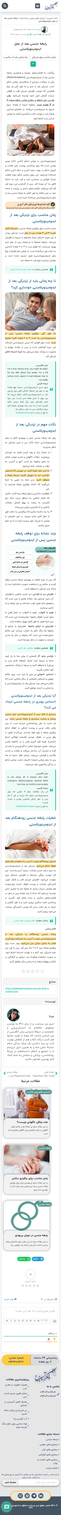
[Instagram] (20, 1495)
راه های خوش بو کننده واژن (21, 269)
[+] (46, 1320)
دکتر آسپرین (52, 18)
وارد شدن (9, 1299)
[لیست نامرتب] (26, 1321)
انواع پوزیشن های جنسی (24, 920)
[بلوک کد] (34, 1321)
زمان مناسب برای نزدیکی (44, 57)
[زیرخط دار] (15, 1321)
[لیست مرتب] (23, 1321)
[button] (37, 5)
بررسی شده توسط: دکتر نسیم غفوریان (27, 29)
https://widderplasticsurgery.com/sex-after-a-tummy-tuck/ (27, 990)
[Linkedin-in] (40, 1495)
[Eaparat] (27, 1495)
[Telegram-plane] (34, 1495)
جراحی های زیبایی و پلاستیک (32, 18)
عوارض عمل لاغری (25, 648)
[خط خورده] (19, 1321)
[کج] (11, 1321)
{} (42, 1320)
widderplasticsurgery (25, 413)
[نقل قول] (30, 1321)
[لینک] (38, 1321)
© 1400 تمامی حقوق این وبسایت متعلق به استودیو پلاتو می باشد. (31, 1506)
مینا (51, 1016)
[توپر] (7, 1321)
